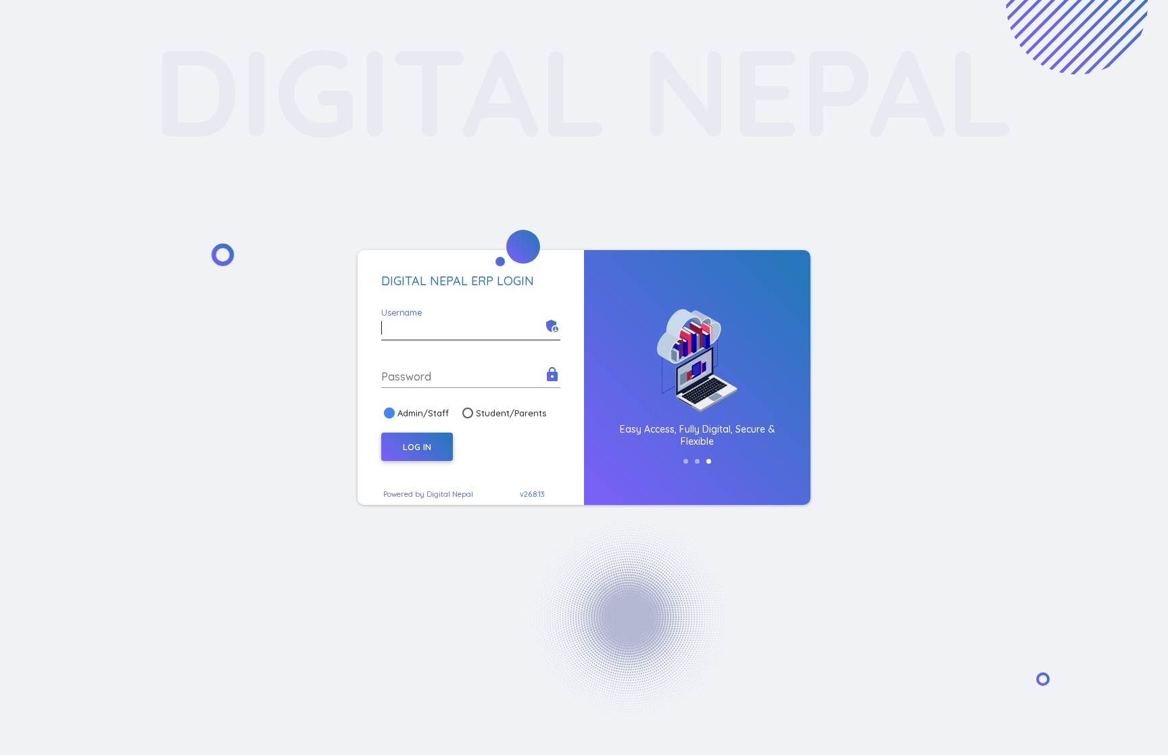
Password (406, 376)
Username (401, 312)
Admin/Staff (423, 413)
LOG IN (417, 446)
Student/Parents (511, 413)
